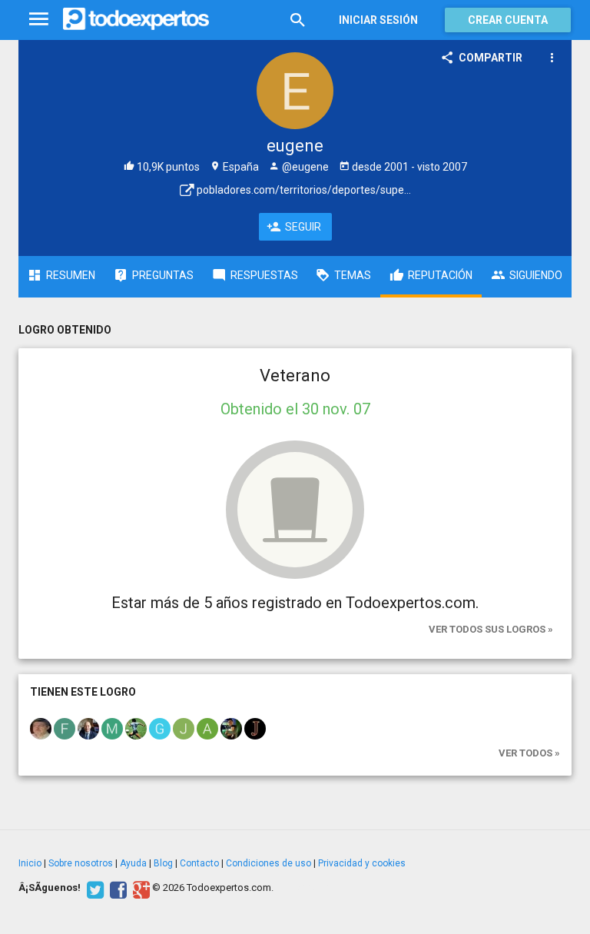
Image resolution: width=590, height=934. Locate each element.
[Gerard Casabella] (160, 727)
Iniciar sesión (378, 20)
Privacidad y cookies (362, 863)
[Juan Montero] (231, 727)
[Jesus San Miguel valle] (183, 727)
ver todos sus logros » (491, 629)
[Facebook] (116, 887)
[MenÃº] (38, 19)
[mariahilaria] (112, 727)
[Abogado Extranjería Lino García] (88, 727)
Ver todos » (529, 753)
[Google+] (139, 887)
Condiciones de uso (268, 863)
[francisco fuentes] (64, 727)
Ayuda (133, 863)
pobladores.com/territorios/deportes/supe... (302, 190)
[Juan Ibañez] (255, 727)
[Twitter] (93, 887)
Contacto (199, 863)
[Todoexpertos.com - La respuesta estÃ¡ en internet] (135, 19)
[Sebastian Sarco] (136, 727)
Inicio (29, 863)
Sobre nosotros (80, 863)
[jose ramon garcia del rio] (40, 727)
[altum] (207, 727)
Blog (163, 863)
